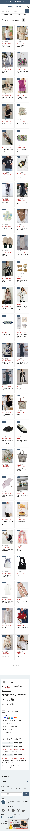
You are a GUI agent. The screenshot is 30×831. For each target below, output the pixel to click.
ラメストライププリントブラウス (7, 309)
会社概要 (6, 821)
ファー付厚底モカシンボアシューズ (22, 441)
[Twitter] (18, 810)
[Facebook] (8, 811)
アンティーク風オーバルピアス (22, 496)
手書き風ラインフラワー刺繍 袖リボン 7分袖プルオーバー (22, 308)
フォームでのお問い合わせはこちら (12, 765)
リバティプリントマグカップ (22, 124)
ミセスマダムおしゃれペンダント (22, 176)
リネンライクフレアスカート (22, 202)
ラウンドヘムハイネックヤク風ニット (22, 46)
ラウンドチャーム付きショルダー (7, 415)
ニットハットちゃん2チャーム (7, 150)
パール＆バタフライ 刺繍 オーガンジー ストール (22, 336)
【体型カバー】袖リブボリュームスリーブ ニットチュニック (7, 523)
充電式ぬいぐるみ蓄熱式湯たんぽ (22, 281)
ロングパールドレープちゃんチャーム (7, 550)
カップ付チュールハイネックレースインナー (7, 46)
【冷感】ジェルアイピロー (7, 335)
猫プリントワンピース (7, 202)
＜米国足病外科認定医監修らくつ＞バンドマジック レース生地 (7, 442)
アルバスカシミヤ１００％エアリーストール (7, 655)
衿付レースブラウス (6, 627)
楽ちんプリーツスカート (22, 254)
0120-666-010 (19, 743)
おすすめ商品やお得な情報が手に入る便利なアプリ (18, 801)
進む (17, 665)
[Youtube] (23, 811)
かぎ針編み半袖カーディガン (7, 389)
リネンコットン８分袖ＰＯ (7, 176)
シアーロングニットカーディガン (22, 389)
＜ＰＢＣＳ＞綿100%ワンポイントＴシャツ (7, 602)
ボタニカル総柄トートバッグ (22, 72)
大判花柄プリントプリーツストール (22, 550)
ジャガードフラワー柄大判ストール (22, 602)
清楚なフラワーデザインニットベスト (7, 363)
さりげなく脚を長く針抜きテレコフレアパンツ (22, 363)
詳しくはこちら (6, 691)
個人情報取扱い (5, 824)
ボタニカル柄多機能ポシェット (22, 150)
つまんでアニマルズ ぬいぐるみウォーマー (7, 576)
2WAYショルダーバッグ (8, 468)
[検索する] (27, 11)
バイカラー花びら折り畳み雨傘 (7, 496)
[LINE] (3, 811)
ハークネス (19, 414)
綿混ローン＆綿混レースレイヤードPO (22, 98)
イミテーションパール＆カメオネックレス (22, 229)
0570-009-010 (19, 746)
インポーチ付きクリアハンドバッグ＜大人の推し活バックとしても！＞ (22, 469)
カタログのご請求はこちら (9, 767)
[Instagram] (13, 811)
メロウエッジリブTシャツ (7, 124)
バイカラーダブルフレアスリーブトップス (22, 655)
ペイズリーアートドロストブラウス (7, 281)
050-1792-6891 (20, 755)
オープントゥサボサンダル (7, 98)
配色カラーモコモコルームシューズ (7, 255)
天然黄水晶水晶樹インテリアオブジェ (22, 522)
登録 (26, 794)
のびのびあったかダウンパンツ (7, 72)
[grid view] (24, 20)
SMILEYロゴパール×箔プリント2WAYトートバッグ (22, 629)
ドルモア (19, 575)
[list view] (27, 20)
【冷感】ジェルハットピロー (7, 229)
